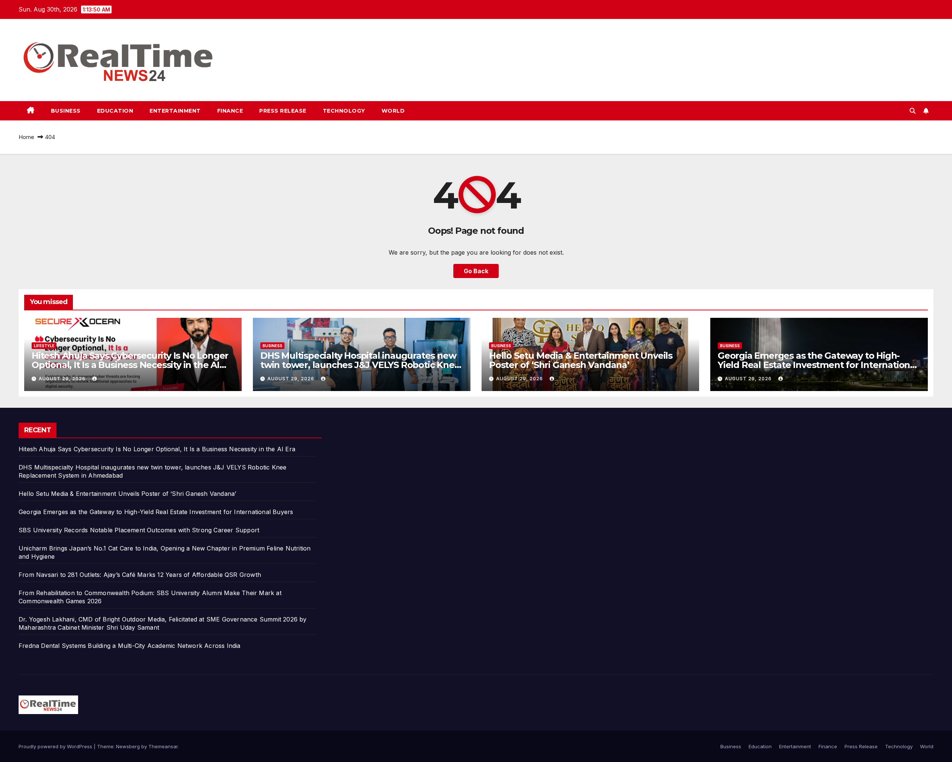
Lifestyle (44, 345)
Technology (344, 110)
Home (26, 137)
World (393, 110)
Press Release (282, 110)
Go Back (476, 271)
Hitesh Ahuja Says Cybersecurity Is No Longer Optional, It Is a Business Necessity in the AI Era (130, 365)
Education (115, 110)
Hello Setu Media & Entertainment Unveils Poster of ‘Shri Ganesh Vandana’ (580, 360)
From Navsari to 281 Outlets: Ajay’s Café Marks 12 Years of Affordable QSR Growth (140, 574)
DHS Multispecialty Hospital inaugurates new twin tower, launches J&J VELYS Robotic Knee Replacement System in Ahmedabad (360, 365)
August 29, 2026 (63, 378)
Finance (230, 110)
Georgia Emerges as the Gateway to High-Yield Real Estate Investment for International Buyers (818, 365)
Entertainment (175, 110)
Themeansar (163, 746)
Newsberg (128, 746)
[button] (913, 110)
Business (66, 110)
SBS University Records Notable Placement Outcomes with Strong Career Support (139, 530)
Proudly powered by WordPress (56, 746)
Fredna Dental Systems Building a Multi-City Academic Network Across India (130, 645)
